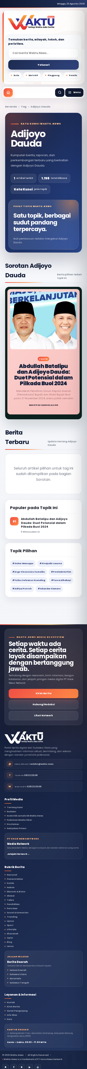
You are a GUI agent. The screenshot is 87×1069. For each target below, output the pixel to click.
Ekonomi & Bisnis (16, 891)
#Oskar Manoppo (22, 563)
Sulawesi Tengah (19, 982)
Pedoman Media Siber (19, 820)
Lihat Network (43, 715)
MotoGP (33, 75)
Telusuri (43, 65)
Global (10, 896)
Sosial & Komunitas (18, 912)
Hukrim (10, 887)
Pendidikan (13, 904)
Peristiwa (12, 908)
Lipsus (10, 921)
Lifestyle (12, 929)
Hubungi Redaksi (44, 704)
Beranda (11, 106)
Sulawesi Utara (18, 974)
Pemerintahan (15, 879)
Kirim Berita (44, 693)
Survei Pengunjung (17, 1011)
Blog (9, 942)
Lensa (10, 946)
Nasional (12, 875)
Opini (10, 938)
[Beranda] (8, 92)
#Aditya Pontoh (22, 588)
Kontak (11, 1002)
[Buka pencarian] (59, 92)
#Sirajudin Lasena (50, 563)
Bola (16, 75)
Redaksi (11, 811)
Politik (10, 883)
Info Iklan (12, 1015)
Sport (10, 925)
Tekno (10, 900)
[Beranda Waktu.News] (31, 22)
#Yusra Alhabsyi (61, 580)
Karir (9, 1019)
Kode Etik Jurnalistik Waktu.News (25, 815)
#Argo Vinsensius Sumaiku (28, 572)
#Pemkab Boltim (61, 572)
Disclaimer (13, 824)
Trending (12, 917)
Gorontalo (15, 978)
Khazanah (12, 933)
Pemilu (73, 75)
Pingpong (53, 75)
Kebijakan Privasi (16, 828)
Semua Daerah (18, 970)
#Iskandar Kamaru (49, 588)
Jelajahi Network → (18, 854)
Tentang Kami (15, 807)
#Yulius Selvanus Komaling (28, 580)
